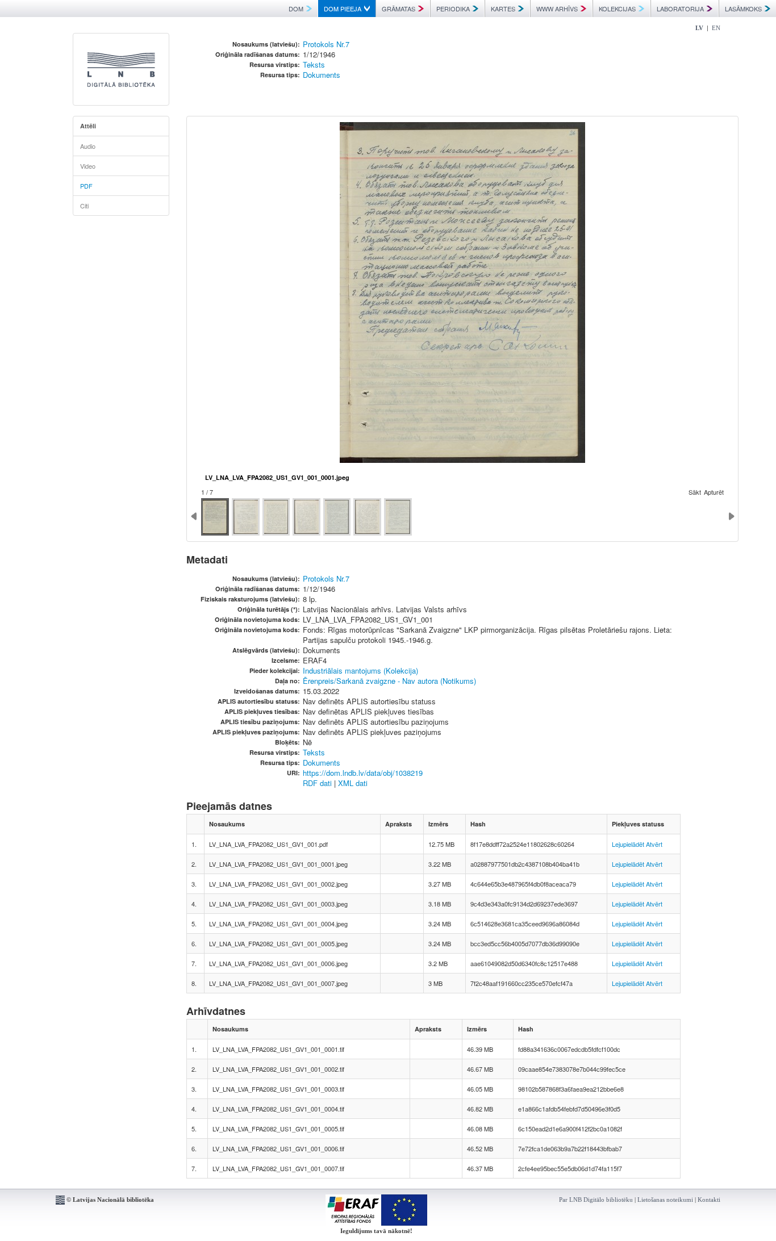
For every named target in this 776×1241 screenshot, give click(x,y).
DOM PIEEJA (342, 8)
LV (699, 27)
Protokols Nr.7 (326, 44)
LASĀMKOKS (743, 8)
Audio (87, 146)
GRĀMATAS (398, 8)
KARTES (503, 8)
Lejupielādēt (628, 844)
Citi (84, 205)
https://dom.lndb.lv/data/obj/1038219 (363, 772)
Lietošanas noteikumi (665, 1199)
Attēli (88, 126)
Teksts (314, 64)
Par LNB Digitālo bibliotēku (596, 1199)
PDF (86, 185)
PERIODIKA (453, 8)
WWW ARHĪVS (557, 8)
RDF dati (317, 783)
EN (716, 27)
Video (87, 165)
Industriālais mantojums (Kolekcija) (360, 670)
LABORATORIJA (680, 8)
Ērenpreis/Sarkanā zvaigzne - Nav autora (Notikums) (389, 680)
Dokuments (321, 74)
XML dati (353, 783)
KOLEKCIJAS (617, 8)
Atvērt (654, 844)
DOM (296, 8)
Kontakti (709, 1199)
